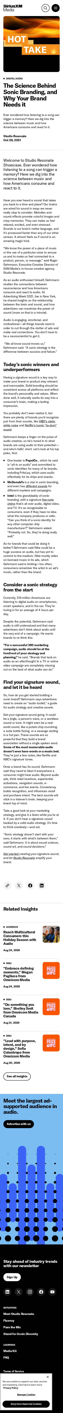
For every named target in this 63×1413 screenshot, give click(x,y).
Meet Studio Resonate (18, 1314)
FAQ (6, 1357)
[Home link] (12, 8)
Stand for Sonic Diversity (20, 1334)
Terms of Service (13, 1371)
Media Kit (10, 1351)
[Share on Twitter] (19, 886)
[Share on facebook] (30, 886)
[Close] (47, 1377)
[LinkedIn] (7, 1292)
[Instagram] (30, 1292)
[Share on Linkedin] (42, 886)
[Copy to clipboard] (7, 886)
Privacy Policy (10, 1387)
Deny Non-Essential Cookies (26, 1403)
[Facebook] (41, 1292)
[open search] (45, 8)
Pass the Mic (12, 1327)
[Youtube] (52, 1292)
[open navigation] (56, 8)
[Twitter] (19, 1292)
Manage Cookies (26, 1394)
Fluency (8, 1320)
